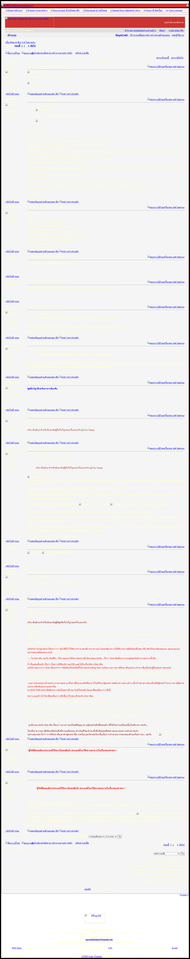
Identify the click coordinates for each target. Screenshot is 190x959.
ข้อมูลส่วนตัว (121, 35)
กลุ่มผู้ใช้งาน (178, 35)
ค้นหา (162, 30)
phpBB (87, 889)
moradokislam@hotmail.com (99, 939)
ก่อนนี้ (17, 46)
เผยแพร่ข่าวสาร (132, 10)
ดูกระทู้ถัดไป (177, 58)
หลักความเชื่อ (82, 53)
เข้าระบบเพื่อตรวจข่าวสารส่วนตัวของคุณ (150, 35)
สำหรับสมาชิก (73, 10)
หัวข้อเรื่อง (157, 10)
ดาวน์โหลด (101, 10)
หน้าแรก (18, 10)
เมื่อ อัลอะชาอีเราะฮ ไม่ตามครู (20, 42)
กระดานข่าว (41, 10)
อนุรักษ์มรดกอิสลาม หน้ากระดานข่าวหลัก (51, 53)
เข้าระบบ (12, 35)
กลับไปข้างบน (12, 94)
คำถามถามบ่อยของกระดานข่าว (140, 30)
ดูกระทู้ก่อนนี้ (162, 58)
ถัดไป (33, 46)
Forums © (184, 895)
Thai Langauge (175, 10)
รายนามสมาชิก (176, 30)
